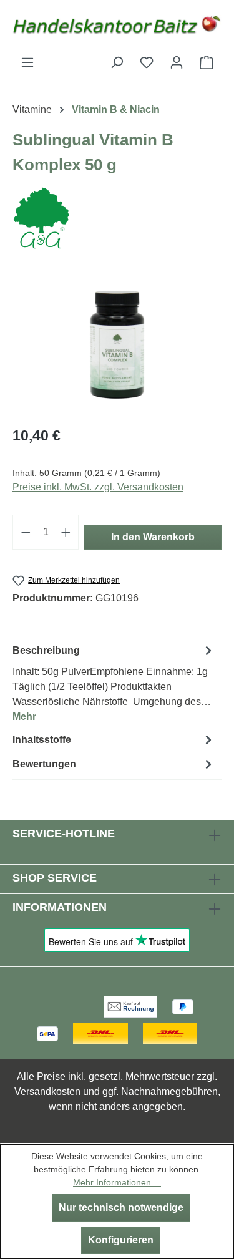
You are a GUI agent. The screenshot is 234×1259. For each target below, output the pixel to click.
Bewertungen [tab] (44, 764)
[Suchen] (117, 62)
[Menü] (27, 62)
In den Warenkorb (153, 537)
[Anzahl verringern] (25, 532)
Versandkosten (47, 1091)
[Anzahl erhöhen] (66, 532)
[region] (117, 345)
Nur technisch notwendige (121, 1207)
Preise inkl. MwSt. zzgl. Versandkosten (97, 487)
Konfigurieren (121, 1240)
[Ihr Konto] (177, 62)
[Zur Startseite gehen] (117, 27)
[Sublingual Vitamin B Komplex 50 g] (117, 345)
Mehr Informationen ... (117, 1182)
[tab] (113, 682)
